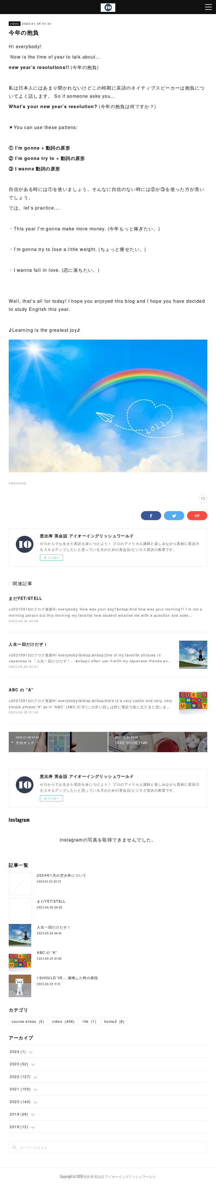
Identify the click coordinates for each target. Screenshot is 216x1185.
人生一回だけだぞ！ (28, 644)
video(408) (17, 483)
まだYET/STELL (25, 598)
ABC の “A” (21, 689)
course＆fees (28, 1021)
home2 (114, 1021)
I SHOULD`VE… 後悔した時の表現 (67, 977)
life (89, 1021)
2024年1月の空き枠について (61, 875)
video (14, 24)
